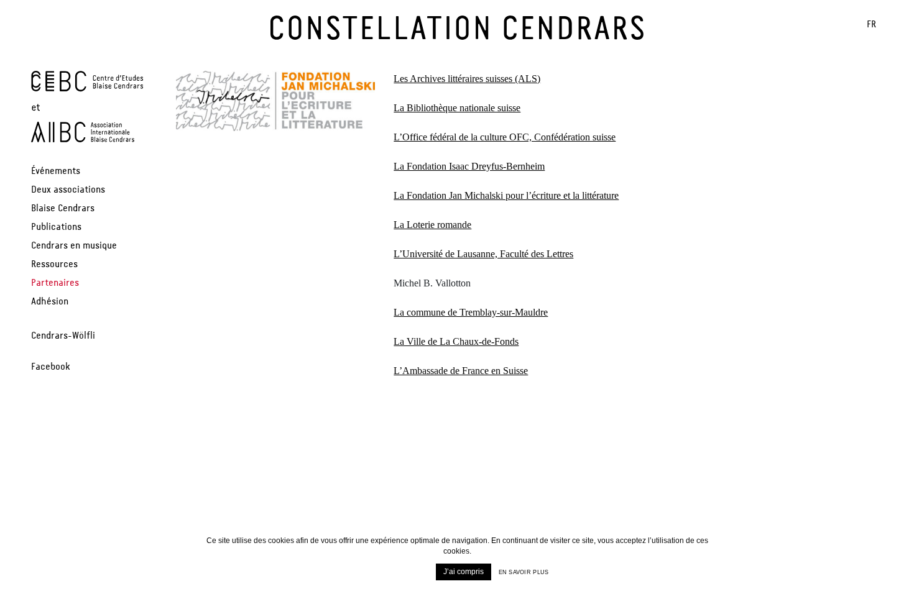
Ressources (54, 265)
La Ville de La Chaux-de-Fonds (456, 341)
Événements (55, 171)
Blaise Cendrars (63, 209)
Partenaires (55, 283)
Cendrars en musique (74, 246)
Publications (56, 227)
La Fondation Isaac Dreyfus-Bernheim (469, 166)
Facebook (50, 367)
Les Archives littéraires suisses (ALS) (467, 78)
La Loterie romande (432, 224)
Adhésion (49, 302)
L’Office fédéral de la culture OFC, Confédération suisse (505, 137)
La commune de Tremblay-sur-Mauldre (471, 312)
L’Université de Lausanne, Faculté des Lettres (483, 254)
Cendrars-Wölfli (63, 336)
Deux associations (68, 190)
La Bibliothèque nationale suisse (457, 108)
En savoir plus (524, 572)
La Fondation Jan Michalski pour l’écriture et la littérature (506, 195)
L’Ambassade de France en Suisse (461, 370)
